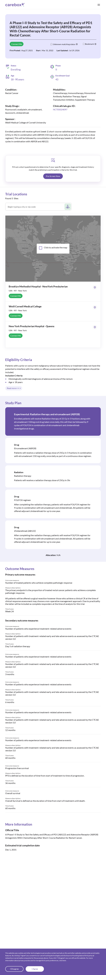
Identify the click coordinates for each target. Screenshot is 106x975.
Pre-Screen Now (53, 176)
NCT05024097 (60, 109)
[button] (53, 176)
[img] (53, 160)
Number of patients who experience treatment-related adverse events (38, 628)
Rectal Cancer (11, 93)
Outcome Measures (19, 569)
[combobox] (36, 207)
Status (13, 65)
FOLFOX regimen (22, 500)
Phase (58, 66)
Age (12, 76)
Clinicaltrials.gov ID (64, 105)
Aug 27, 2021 (27, 50)
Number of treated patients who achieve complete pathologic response (38, 582)
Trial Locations (16, 194)
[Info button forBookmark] (95, 44)
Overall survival (12, 793)
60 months (10, 758)
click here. (62, 960)
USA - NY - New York (18, 290)
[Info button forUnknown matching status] (77, 44)
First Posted (15, 50)
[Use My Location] (67, 206)
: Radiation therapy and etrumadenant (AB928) (47, 414)
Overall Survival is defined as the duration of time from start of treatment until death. (45, 800)
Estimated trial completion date (22, 845)
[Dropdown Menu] (99, 4)
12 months (10, 730)
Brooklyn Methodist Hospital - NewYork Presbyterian (38, 286)
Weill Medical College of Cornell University (25, 122)
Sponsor (9, 119)
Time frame (9, 609)
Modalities (59, 89)
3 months (9, 674)
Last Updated (62, 50)
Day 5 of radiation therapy (17, 646)
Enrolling (16, 69)
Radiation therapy (22, 475)
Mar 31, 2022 (47, 50)
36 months (10, 783)
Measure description (12, 588)
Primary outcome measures (20, 574)
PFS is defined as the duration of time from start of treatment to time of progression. (44, 775)
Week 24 (9, 611)
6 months (9, 702)
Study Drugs (12, 105)
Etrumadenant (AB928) (25, 448)
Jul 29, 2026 (74, 50)
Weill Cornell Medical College (25, 306)
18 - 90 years (17, 79)
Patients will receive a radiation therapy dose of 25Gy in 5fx (42, 480)
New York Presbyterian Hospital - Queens (31, 326)
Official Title (12, 830)
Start (38, 50)
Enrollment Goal (62, 75)
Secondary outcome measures (21, 620)
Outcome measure (12, 580)
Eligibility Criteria (18, 360)
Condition (10, 89)
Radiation (18, 472)
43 (56, 79)
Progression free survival (17, 768)
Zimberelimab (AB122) (25, 531)
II (56, 69)
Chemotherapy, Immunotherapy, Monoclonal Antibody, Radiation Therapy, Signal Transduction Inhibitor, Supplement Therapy (74, 96)
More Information (18, 824)
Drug (16, 444)
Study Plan (13, 403)
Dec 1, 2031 (10, 849)
